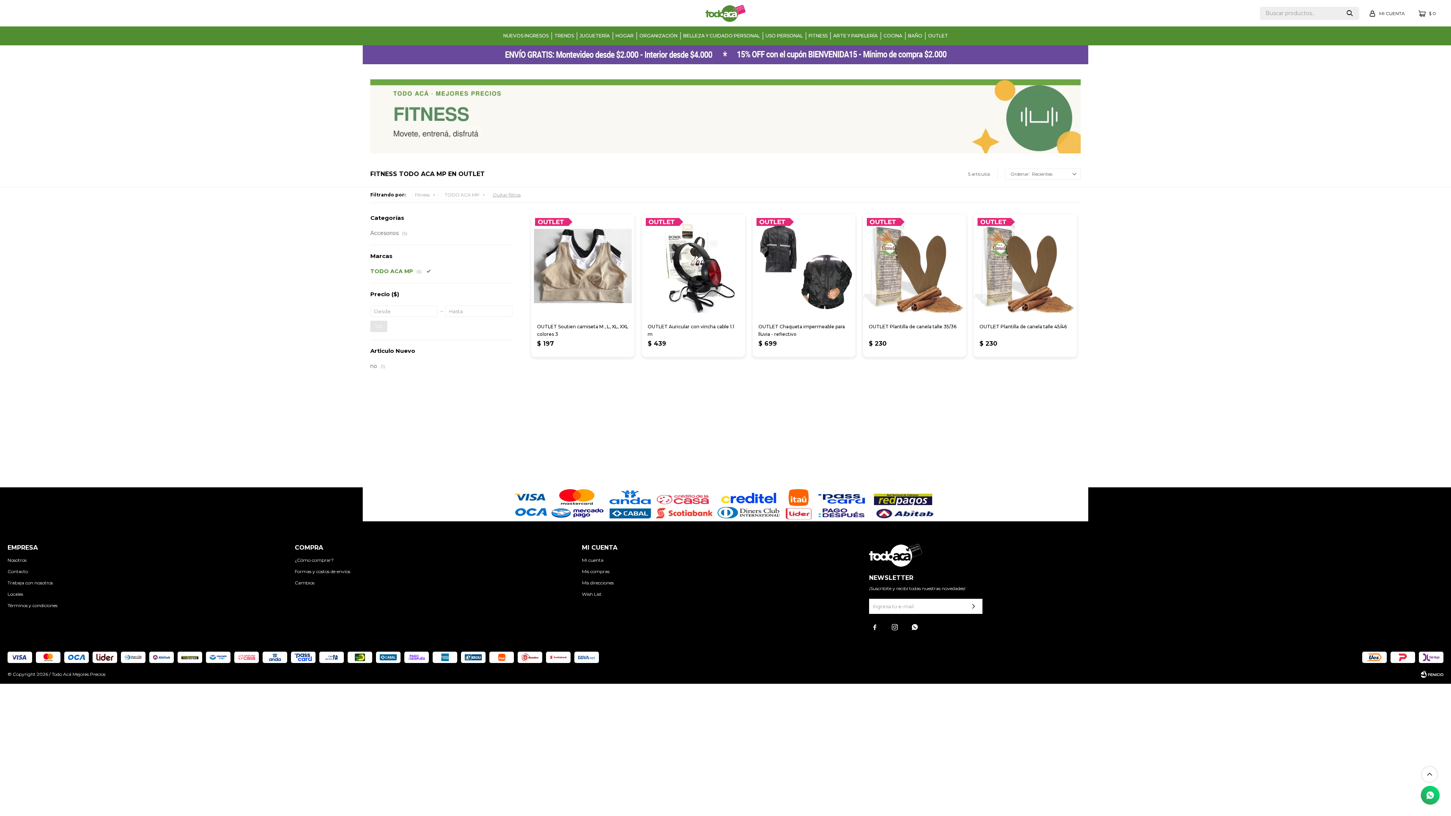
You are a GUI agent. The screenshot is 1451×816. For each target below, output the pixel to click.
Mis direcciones (598, 583)
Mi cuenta (592, 560)
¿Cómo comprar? (314, 560)
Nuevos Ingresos (526, 36)
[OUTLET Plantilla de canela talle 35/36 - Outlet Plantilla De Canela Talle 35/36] (914, 265)
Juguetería (595, 36)
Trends (564, 36)
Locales (15, 594)
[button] (1349, 13)
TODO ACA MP (462, 195)
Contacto (18, 571)
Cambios (304, 583)
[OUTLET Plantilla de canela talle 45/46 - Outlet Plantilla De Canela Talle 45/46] (1025, 265)
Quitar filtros (507, 195)
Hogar (625, 36)
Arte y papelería (855, 36)
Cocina (892, 36)
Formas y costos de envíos (322, 571)
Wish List (592, 594)
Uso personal (784, 36)
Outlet (938, 36)
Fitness (818, 36)
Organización (658, 36)
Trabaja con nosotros (30, 583)
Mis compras (595, 571)
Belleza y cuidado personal (721, 36)
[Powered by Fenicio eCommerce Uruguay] (1432, 674)
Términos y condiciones (32, 605)
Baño (915, 36)
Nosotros (17, 560)
